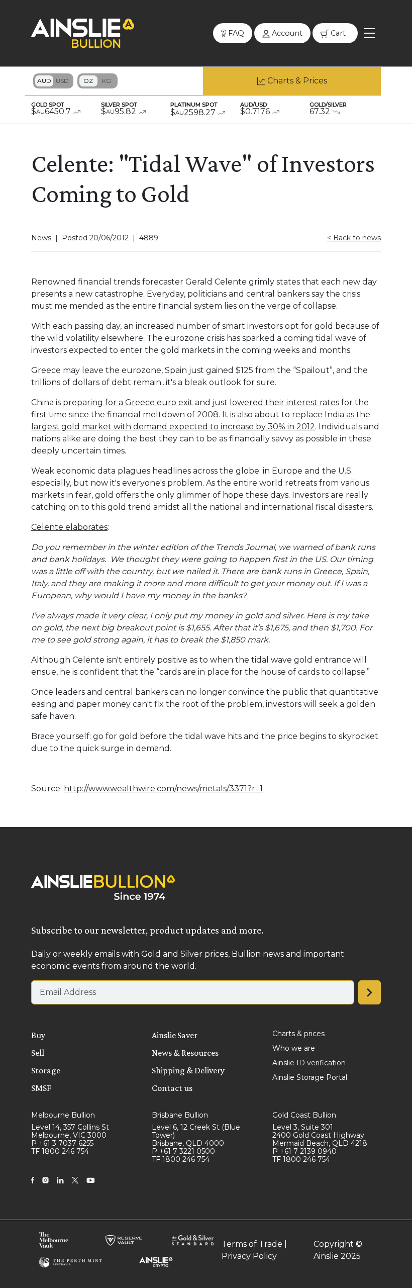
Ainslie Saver (174, 1035)
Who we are (293, 1048)
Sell (37, 1053)
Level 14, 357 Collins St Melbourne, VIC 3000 (70, 1131)
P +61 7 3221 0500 (183, 1151)
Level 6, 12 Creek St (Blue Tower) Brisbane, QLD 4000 (196, 1135)
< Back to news (354, 237)
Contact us (172, 1088)
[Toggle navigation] (369, 33)
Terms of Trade (252, 1244)
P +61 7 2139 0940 (304, 1151)
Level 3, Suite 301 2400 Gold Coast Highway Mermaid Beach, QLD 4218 (319, 1135)
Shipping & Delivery (188, 1070)
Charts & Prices (297, 80)
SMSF (41, 1088)
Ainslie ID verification (309, 1062)
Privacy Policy (249, 1256)
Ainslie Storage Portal (309, 1077)
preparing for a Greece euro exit (128, 402)
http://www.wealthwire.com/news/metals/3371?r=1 (163, 788)
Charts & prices (298, 1033)
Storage (45, 1070)
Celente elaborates (69, 527)
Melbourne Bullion (63, 1115)
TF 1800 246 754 (60, 1151)
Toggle (53, 80)
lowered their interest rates (284, 402)
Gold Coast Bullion (304, 1115)
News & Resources (185, 1053)
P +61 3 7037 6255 (62, 1143)
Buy (38, 1035)
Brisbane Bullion (180, 1115)
